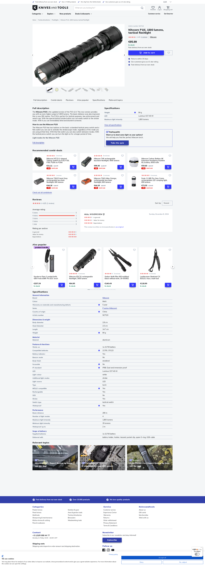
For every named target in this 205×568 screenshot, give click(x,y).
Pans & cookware (39, 523)
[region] (79, 58)
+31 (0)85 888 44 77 (41, 535)
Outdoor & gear (73, 510)
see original (119, 227)
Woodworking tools (75, 520)
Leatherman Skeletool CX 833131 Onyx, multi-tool (150, 278)
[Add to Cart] (73, 167)
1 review (144, 37)
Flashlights (55, 20)
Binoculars (71, 518)
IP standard (37, 368)
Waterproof (37, 406)
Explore (50, 14)
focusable (36, 364)
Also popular (83, 100)
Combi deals (56, 100)
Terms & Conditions (110, 525)
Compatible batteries (40, 350)
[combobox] (167, 203)
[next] (168, 267)
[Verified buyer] (103, 214)
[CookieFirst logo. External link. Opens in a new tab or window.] (3, 556)
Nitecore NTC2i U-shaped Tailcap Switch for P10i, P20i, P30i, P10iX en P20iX (58, 160)
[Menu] (201, 548)
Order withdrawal (109, 520)
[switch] (197, 554)
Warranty (107, 515)
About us (142, 510)
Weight (107, 112)
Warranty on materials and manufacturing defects (52, 305)
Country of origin (39, 312)
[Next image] (124, 55)
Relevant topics (116, 100)
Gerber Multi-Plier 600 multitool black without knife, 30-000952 (117, 278)
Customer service (109, 510)
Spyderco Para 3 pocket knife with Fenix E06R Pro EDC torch (46, 278)
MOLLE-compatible (40, 388)
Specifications (99, 100)
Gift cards (142, 512)
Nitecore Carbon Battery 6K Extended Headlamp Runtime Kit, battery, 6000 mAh (153, 160)
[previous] (36, 267)
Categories (36, 14)
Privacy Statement (110, 523)
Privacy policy (113, 554)
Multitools (36, 515)
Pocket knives (37, 510)
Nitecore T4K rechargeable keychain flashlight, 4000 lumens (106, 160)
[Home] (50, 7)
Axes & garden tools (75, 512)
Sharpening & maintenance (42, 518)
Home (34, 20)
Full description (40, 100)
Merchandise (143, 515)
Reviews (70, 100)
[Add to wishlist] (168, 52)
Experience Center (110, 512)
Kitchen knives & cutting (41, 520)
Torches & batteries (44, 20)
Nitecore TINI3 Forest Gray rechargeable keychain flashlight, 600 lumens (57, 180)
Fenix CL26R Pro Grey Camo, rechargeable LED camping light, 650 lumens (154, 180)
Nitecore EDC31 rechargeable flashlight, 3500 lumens (81, 278)
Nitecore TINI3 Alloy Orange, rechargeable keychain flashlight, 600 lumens (105, 180)
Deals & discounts (82, 14)
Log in (160, 9)
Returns (106, 518)
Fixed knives (37, 512)
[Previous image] (32, 55)
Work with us (143, 518)
